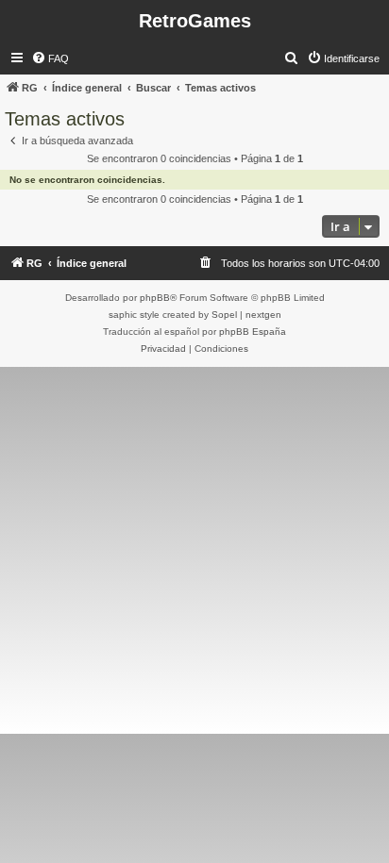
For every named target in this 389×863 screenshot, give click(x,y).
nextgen (263, 314)
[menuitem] (50, 58)
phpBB (155, 297)
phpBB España (252, 331)
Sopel (224, 314)
